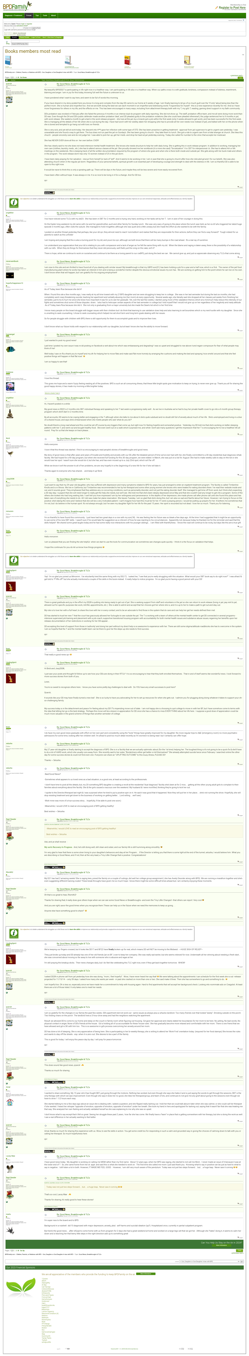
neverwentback (12, 261)
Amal (8, 1087)
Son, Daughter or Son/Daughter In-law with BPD (57, 72)
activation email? (22, 26)
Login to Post (35, 37)
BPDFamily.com (10, 72)
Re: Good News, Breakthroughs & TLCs (73, 84)
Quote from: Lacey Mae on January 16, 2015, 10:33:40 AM (57, 1182)
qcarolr (9, 84)
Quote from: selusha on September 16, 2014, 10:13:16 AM (56, 824)
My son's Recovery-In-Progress (58, 847)
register (29, 24)
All (18, 77)
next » (240, 75)
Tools (45, 15)
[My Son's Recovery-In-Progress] (7, 844)
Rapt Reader (11, 819)
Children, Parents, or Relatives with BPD (28, 72)
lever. (8, 530)
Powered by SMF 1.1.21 (116, 1348)
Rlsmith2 (9, 872)
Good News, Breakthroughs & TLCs (89, 72)
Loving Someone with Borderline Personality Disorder (72, 67)
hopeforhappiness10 (14, 283)
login (23, 24)
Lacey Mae (10, 1156)
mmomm (9, 511)
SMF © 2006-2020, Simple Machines (130, 1348)
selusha (9, 743)
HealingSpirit (11, 570)
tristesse (9, 372)
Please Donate (24, 37)
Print (240, 78)
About (53, 15)
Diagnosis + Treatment (13, 15)
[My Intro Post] (7, 106)
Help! (7, 37)
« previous (234, 75)
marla (8, 1214)
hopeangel (10, 334)
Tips (37, 15)
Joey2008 (10, 479)
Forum (28, 15)
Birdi (8, 438)
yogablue (9, 213)
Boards (14, 37)
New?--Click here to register (52, 37)
